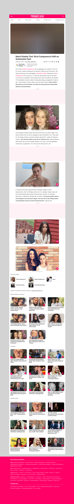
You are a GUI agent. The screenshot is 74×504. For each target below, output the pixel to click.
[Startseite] (37, 16)
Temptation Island (41, 73)
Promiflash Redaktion (30, 61)
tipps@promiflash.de (36, 290)
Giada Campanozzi (28, 69)
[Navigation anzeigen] (11, 16)
